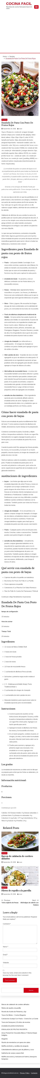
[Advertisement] (20, 32)
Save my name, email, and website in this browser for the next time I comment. (17, 974)
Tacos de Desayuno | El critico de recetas (15, 1022)
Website (6, 962)
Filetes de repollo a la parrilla (16, 890)
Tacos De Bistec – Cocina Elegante (13, 1015)
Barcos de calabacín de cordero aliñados (15, 1004)
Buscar (31, 990)
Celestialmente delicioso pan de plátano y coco (17, 1049)
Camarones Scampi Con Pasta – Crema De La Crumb (19, 1019)
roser (20, 129)
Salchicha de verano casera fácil (12, 1053)
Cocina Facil (19, 4)
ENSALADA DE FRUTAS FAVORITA (14, 1029)
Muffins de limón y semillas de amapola (14, 1046)
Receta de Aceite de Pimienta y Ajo (13, 1012)
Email (5, 955)
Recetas (4, 119)
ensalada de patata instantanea (12, 1026)
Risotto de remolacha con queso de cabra (15, 1042)
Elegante (4, 1039)
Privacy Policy (25, 1073)
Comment (7, 924)
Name (5, 947)
